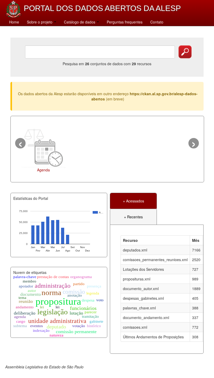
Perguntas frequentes (124, 22)
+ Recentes (133, 216)
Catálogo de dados (80, 22)
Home (14, 22)
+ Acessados (133, 200)
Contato (156, 22)
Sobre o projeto (40, 22)
